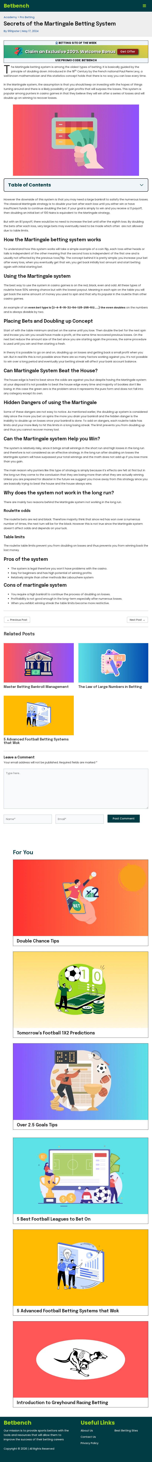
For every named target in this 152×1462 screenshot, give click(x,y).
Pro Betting (27, 17)
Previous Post (17, 620)
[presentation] (80, 898)
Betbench (16, 5)
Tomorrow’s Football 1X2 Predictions (56, 1033)
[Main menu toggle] (144, 6)
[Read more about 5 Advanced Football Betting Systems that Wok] (39, 715)
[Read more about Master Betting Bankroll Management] (39, 663)
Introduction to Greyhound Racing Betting (62, 1403)
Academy (10, 17)
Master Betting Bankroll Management (36, 687)
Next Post (137, 620)
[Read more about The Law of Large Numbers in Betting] (113, 663)
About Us (87, 1430)
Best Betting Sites (126, 1430)
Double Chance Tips (38, 941)
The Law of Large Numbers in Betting (110, 687)
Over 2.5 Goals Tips (37, 1125)
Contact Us (88, 1437)
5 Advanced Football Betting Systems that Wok (68, 1311)
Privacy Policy (89, 1443)
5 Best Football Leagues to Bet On (53, 1219)
